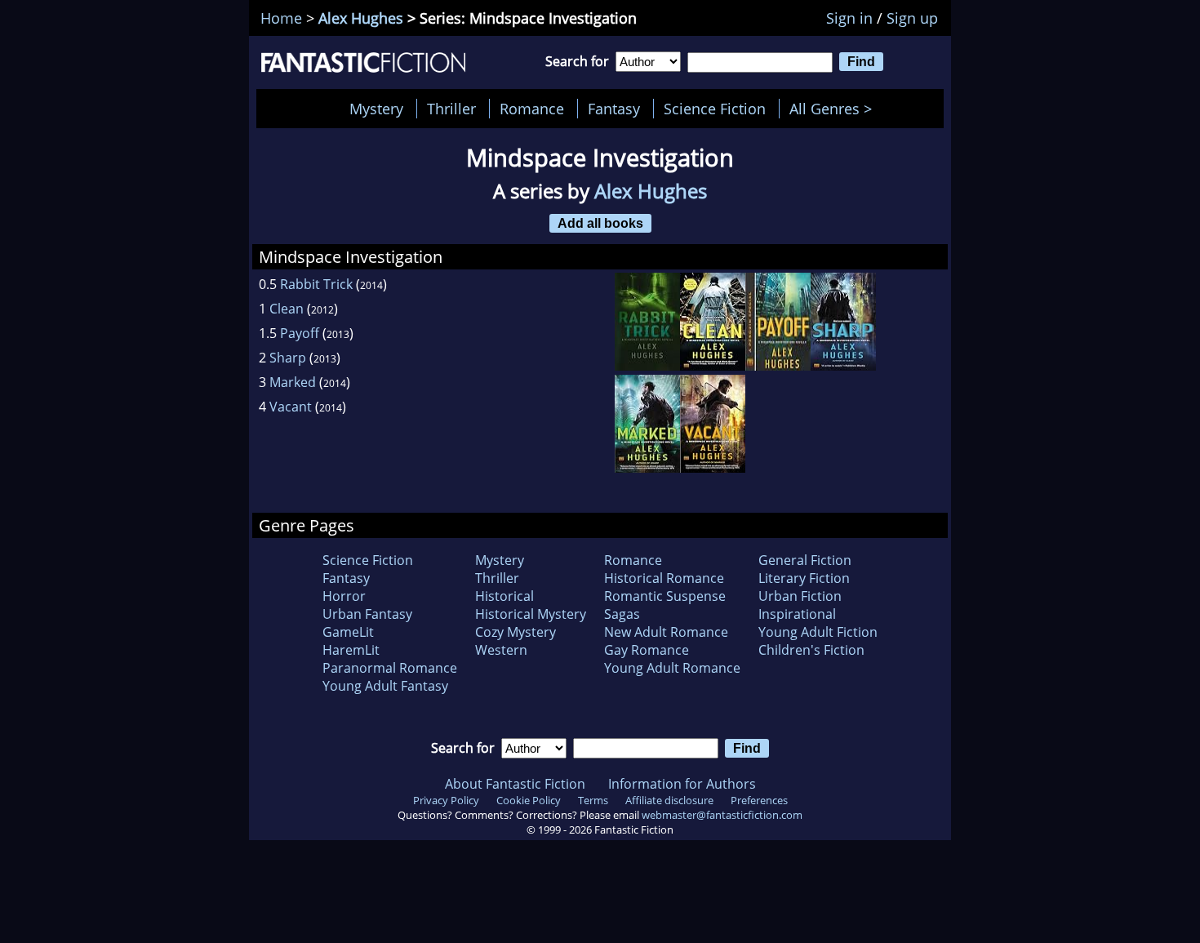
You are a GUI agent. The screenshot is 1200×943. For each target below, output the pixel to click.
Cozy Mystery (515, 632)
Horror (344, 596)
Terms (593, 800)
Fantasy (614, 108)
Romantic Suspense (665, 596)
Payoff (299, 333)
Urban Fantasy (367, 614)
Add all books (600, 223)
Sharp (287, 358)
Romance (532, 108)
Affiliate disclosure (669, 800)
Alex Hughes (360, 18)
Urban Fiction (800, 596)
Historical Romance (664, 578)
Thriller (451, 108)
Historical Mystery (530, 614)
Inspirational (797, 614)
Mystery (376, 108)
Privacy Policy (446, 800)
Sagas (622, 614)
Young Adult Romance (672, 668)
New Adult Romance (666, 632)
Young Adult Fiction (818, 632)
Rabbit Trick (316, 284)
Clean (286, 309)
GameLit (348, 632)
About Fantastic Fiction (515, 784)
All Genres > (834, 108)
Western (501, 650)
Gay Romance (646, 650)
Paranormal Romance (389, 668)
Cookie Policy (528, 800)
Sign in (849, 18)
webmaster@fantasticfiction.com (722, 814)
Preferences (759, 800)
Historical (504, 596)
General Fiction (804, 560)
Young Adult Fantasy (385, 686)
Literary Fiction (804, 578)
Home (281, 18)
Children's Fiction (811, 650)
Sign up (912, 18)
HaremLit (351, 650)
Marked (292, 382)
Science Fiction (715, 108)
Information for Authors (682, 784)
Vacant (290, 407)
